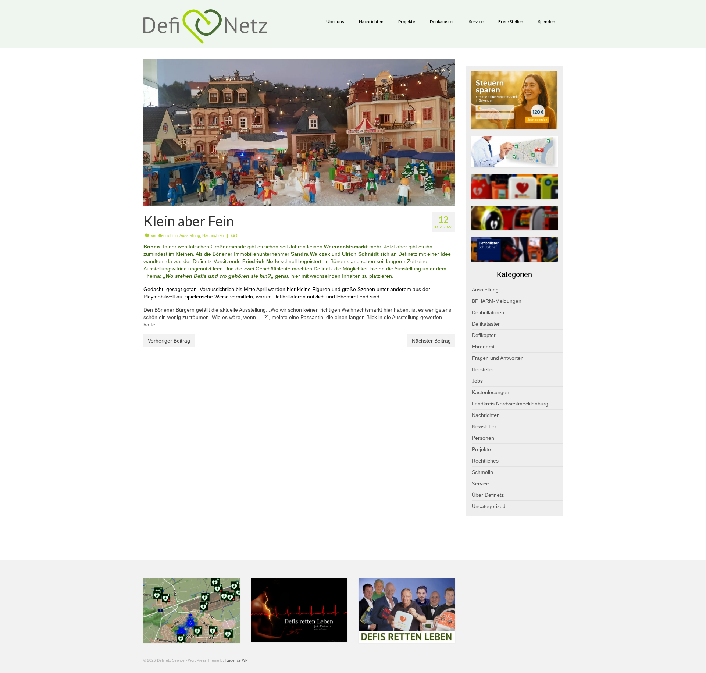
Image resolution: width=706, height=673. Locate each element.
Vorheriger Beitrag (169, 341)
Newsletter (484, 426)
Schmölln (482, 472)
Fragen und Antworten (498, 358)
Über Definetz (488, 495)
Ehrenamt (483, 347)
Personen (483, 438)
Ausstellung (189, 235)
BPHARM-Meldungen (496, 301)
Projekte (481, 449)
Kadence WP (236, 660)
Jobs (477, 381)
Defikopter (484, 335)
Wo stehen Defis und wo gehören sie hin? (218, 276)
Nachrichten (213, 235)
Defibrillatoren (488, 312)
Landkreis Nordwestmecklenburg (510, 404)
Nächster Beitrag (431, 341)
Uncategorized (489, 506)
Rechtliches (485, 461)
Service (480, 483)
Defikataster (486, 324)
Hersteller (483, 369)
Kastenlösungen (490, 392)
